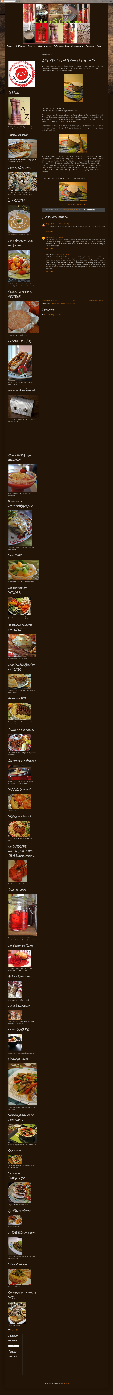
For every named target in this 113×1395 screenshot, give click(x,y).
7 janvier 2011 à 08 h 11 (57, 237)
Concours (90, 46)
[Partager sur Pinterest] (94, 209)
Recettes (31, 46)
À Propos (20, 46)
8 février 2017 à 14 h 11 (61, 254)
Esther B (49, 224)
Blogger (66, 1383)
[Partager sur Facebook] (93, 209)
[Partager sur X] (91, 209)
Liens (99, 46)
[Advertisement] (23, 437)
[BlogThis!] (89, 209)
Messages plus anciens (96, 300)
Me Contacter (44, 46)
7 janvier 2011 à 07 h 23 (61, 224)
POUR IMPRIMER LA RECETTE (73, 205)
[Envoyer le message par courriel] (84, 209)
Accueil (10, 46)
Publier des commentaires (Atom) (63, 304)
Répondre (49, 231)
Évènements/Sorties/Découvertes (68, 46)
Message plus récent (49, 300)
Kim (47, 237)
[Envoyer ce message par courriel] (88, 209)
